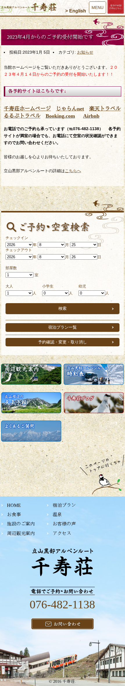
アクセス (62, 533)
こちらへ (73, 170)
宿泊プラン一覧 (62, 327)
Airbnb (91, 116)
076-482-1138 (62, 604)
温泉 (57, 514)
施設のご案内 (21, 523)
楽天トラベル (105, 109)
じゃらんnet (70, 109)
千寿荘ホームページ (27, 109)
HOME (14, 505)
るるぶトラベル (22, 116)
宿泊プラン (64, 505)
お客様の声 (64, 523)
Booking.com (60, 116)
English (77, 10)
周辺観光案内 (21, 533)
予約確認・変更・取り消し (62, 342)
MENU (97, 7)
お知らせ (85, 52)
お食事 (14, 514)
